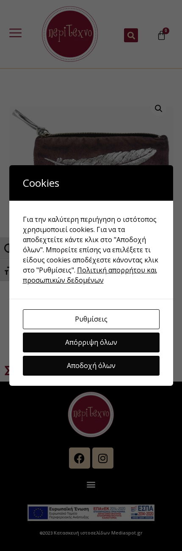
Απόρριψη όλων (91, 342)
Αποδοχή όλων (91, 365)
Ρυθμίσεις (91, 319)
